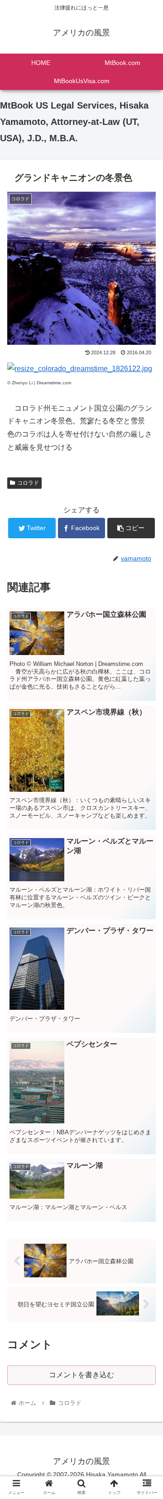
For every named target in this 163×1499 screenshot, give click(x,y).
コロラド (28, 483)
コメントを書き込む (81, 1375)
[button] (145, 1022)
